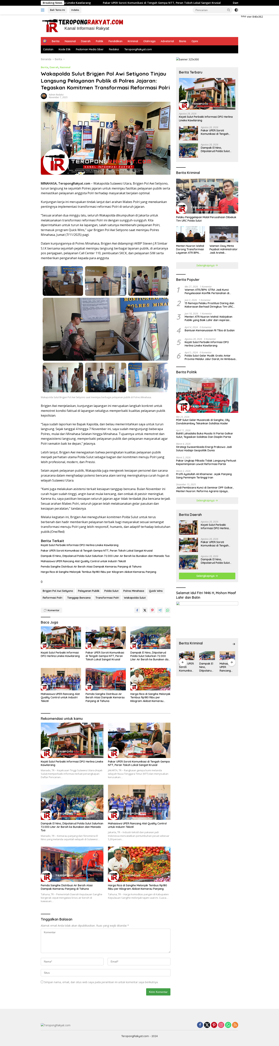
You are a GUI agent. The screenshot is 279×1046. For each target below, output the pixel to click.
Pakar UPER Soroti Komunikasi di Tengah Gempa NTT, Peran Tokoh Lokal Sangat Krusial (109, 3)
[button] (228, 10)
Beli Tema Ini (57, 9)
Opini (195, 41)
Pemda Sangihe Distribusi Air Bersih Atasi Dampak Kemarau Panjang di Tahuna (91, 566)
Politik (99, 41)
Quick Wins (156, 591)
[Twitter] (207, 1025)
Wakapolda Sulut (135, 597)
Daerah (86, 41)
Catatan (48, 49)
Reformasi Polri (52, 597)
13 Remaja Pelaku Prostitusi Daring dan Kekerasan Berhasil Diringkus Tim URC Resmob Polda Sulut (209, 305)
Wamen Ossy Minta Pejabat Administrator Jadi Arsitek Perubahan (224, 249)
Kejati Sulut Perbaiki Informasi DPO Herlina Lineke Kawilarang (79, 545)
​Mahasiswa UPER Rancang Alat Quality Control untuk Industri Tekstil (83, 561)
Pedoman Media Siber (90, 49)
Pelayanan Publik (88, 591)
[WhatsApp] (228, 1025)
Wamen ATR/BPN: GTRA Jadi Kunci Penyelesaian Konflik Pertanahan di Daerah (207, 291)
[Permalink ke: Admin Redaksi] (44, 95)
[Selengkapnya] (233, 644)
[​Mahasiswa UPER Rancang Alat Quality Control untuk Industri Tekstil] (61, 679)
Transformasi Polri (107, 597)
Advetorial (167, 41)
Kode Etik (65, 49)
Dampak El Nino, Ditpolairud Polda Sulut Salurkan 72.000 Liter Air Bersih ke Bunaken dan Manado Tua (105, 556)
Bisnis (182, 41)
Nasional (70, 41)
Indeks (75, 9)
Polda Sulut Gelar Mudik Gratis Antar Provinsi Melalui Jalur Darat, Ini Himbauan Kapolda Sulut (211, 357)
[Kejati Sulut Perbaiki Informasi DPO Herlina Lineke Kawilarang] (61, 637)
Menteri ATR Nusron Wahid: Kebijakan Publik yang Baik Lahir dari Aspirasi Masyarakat (208, 318)
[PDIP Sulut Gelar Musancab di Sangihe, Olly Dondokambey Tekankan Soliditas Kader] (207, 395)
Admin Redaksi (56, 94)
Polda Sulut (111, 591)
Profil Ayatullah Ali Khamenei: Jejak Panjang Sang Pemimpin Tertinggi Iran (204, 475)
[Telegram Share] (160, 610)
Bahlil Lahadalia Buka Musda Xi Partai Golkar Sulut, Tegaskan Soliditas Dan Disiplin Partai (204, 435)
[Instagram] (221, 1025)
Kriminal (133, 41)
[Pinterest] (214, 1025)
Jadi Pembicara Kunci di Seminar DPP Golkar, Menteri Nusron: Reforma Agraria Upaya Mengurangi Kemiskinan (204, 489)
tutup (243, 16)
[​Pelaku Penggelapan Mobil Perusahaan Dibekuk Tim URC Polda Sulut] (207, 196)
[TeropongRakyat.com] (82, 25)
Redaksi (114, 49)
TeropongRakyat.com (138, 49)
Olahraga (149, 41)
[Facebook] (200, 1025)
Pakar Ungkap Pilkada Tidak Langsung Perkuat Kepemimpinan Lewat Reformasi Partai (206, 462)
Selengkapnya (205, 265)
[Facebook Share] (137, 610)
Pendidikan (115, 41)
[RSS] (235, 1025)
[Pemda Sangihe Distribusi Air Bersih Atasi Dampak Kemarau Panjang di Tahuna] (106, 679)
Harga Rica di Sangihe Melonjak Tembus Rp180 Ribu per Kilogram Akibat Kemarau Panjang (98, 572)
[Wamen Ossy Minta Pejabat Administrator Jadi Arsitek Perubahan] (224, 234)
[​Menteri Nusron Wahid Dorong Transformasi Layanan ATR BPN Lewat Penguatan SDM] (190, 234)
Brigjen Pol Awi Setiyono (58, 591)
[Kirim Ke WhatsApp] (167, 610)
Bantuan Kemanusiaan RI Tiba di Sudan (210, 330)
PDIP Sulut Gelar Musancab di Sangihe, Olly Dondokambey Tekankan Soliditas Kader (203, 421)
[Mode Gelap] (236, 10)
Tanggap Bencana (79, 597)
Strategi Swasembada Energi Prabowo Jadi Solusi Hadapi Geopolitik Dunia (204, 448)
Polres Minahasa (133, 591)
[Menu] (43, 10)
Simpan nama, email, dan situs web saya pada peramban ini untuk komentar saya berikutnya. (101, 982)
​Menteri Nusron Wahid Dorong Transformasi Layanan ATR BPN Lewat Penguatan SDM (190, 249)
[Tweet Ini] (145, 610)
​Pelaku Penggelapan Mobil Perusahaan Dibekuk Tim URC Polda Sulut (206, 219)
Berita (55, 41)
